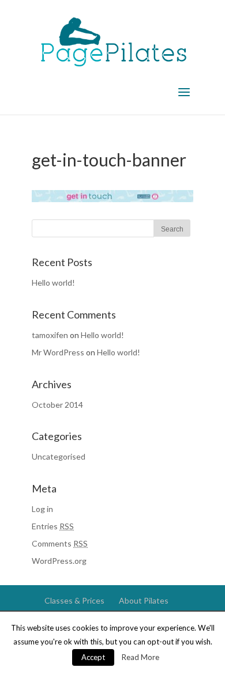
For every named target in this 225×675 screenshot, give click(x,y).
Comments (60, 543)
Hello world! (53, 282)
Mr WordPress (58, 352)
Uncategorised (58, 456)
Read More (140, 657)
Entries (53, 526)
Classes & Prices (74, 600)
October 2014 (57, 404)
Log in (42, 509)
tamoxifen (50, 335)
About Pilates (143, 600)
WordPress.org (59, 561)
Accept (93, 657)
